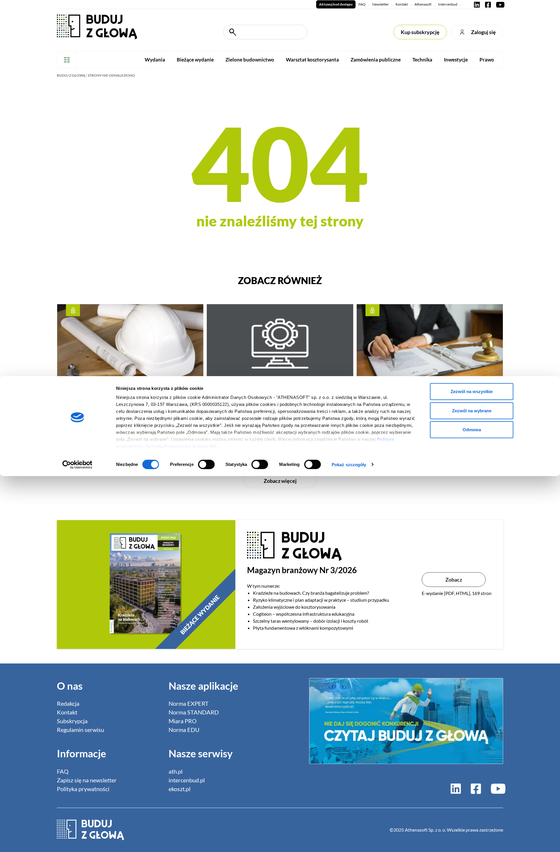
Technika (422, 60)
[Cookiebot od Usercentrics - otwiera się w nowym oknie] (77, 464)
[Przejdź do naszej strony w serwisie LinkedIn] (477, 4)
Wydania (155, 60)
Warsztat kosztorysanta (312, 60)
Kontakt (402, 4)
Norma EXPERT (189, 703)
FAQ (361, 4)
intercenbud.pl (187, 780)
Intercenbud (447, 4)
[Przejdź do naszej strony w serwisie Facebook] (488, 4)
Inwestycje (456, 60)
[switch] (206, 464)
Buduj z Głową (71, 75)
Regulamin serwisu (80, 729)
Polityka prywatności (83, 788)
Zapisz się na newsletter (87, 780)
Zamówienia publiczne (376, 60)
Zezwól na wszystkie (472, 391)
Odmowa (472, 429)
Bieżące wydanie (195, 60)
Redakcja (68, 703)
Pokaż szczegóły (349, 464)
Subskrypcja (72, 720)
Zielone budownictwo (249, 60)
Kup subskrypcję (420, 32)
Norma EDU (184, 729)
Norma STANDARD (194, 712)
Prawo (487, 60)
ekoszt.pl (179, 788)
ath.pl (176, 771)
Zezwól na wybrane (471, 410)
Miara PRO (183, 720)
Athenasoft (422, 4)
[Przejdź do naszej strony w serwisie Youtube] (499, 4)
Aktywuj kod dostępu (336, 4)
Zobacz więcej (280, 481)
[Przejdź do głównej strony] (97, 26)
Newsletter (380, 4)
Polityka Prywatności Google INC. (182, 446)
